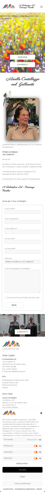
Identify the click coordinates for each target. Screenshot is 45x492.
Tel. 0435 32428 (9, 367)
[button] (41, 413)
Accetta (22, 470)
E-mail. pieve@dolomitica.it (13, 371)
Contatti (22, 332)
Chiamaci (22, 65)
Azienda (22, 57)
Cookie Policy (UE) (10, 383)
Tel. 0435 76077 (9, 405)
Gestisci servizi (22, 463)
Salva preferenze (22, 483)
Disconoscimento (9, 385)
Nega (22, 477)
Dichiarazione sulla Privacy (25, 488)
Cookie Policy (8, 488)
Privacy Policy (22, 298)
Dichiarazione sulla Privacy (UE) (15, 380)
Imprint (39, 488)
